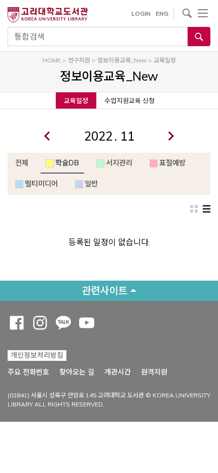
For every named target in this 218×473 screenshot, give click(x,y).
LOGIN (141, 13)
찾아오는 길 (76, 372)
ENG (162, 13)
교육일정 (76, 100)
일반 (91, 183)
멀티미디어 (41, 183)
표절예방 (172, 162)
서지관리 (119, 162)
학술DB (67, 162)
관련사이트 (104, 290)
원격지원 (154, 372)
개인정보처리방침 (37, 355)
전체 (21, 162)
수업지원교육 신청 (129, 100)
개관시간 (117, 372)
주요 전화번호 (28, 372)
